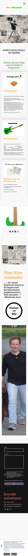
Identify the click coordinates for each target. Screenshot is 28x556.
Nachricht (6, 454)
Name (5, 447)
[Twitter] (15, 231)
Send (14, 483)
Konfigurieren (6, 550)
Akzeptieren (6, 554)
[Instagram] (12, 231)
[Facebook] (10, 231)
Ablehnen (14, 554)
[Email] (18, 231)
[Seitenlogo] (14, 7)
